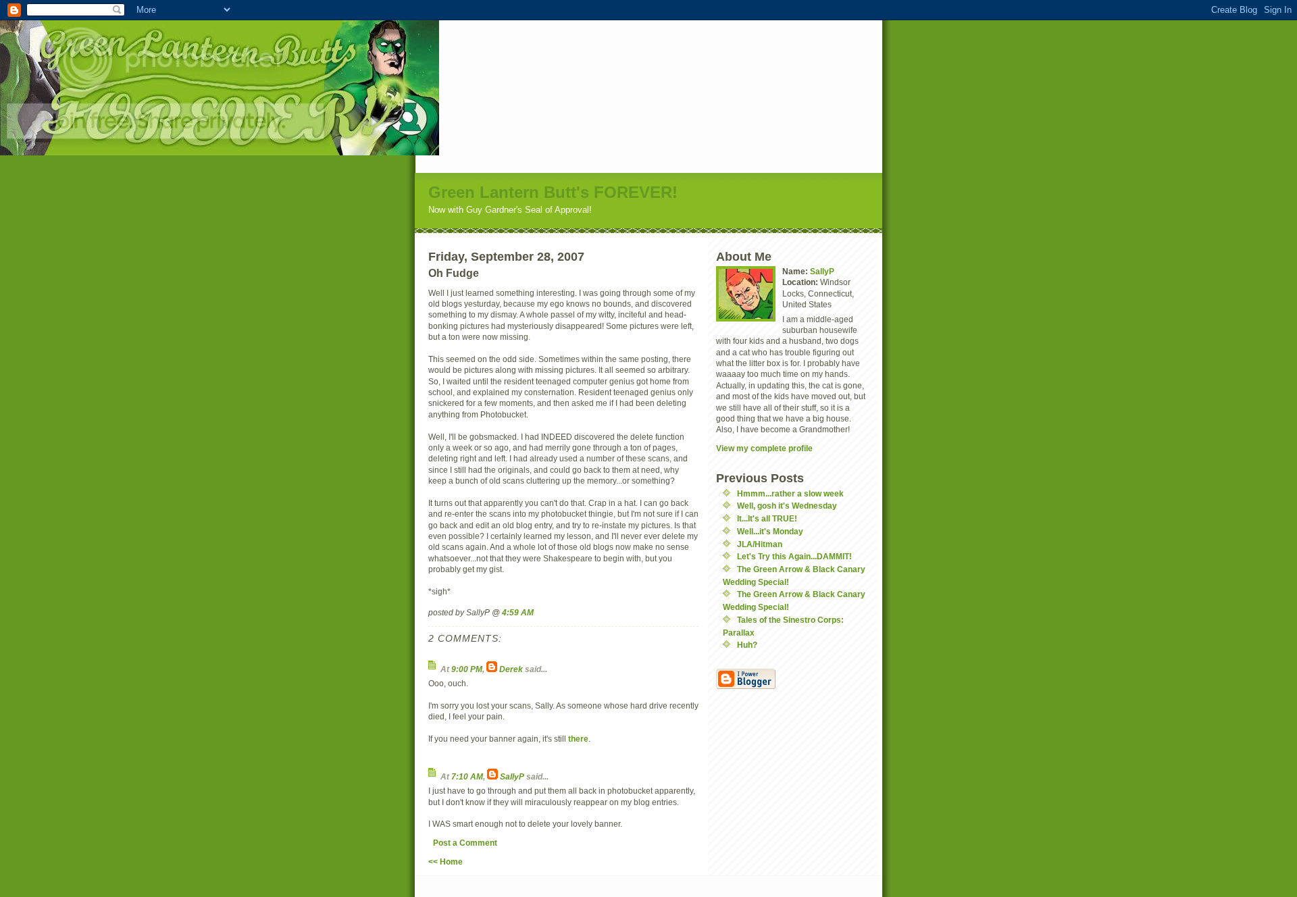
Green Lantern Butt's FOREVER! (553, 192)
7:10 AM (467, 776)
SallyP (512, 776)
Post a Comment (465, 842)
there (578, 738)
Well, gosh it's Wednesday (787, 505)
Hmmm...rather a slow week (790, 493)
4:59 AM (518, 612)
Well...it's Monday (770, 531)
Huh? (747, 644)
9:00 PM (466, 669)
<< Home (445, 861)
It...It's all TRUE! (767, 518)
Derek (511, 669)
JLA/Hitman (759, 544)
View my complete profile (764, 448)
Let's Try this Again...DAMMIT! (794, 556)
